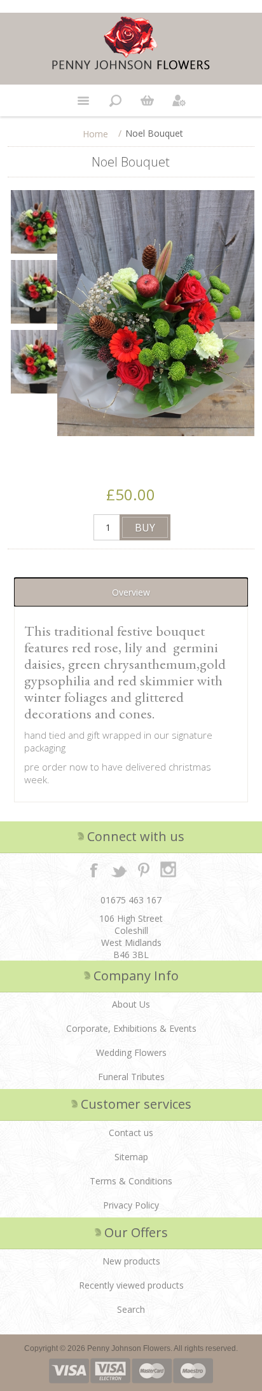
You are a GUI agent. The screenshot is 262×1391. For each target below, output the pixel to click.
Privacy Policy (131, 1205)
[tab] (130, 592)
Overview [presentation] (131, 592)
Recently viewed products (131, 1285)
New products (131, 1261)
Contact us (131, 1133)
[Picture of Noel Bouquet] (38, 222)
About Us (131, 1004)
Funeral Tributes (131, 1077)
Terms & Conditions (131, 1181)
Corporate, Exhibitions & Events (131, 1028)
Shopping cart (147, 100)
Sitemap (131, 1157)
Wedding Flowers (131, 1052)
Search (131, 1309)
